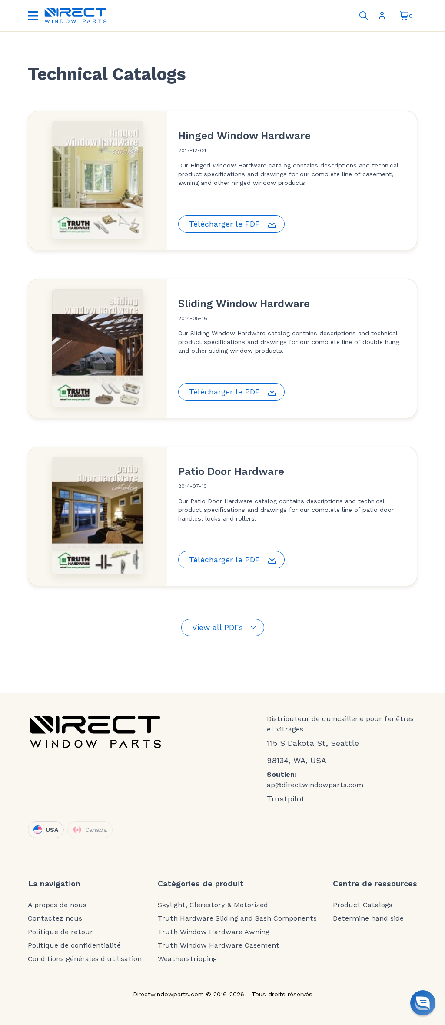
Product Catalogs (362, 904)
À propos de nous (57, 904)
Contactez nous (55, 918)
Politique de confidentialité (74, 945)
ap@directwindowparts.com (315, 785)
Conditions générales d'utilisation (85, 958)
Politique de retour (60, 931)
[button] (422, 1002)
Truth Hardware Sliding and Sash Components (237, 918)
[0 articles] (404, 15)
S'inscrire (384, 15)
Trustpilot (286, 798)
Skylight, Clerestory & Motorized (213, 904)
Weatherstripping (187, 958)
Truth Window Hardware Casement (218, 945)
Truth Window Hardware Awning (213, 931)
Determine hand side (368, 918)
